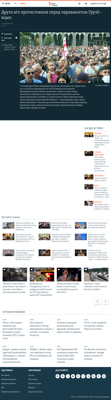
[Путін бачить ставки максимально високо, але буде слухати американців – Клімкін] (44, 225)
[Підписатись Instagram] (78, 376)
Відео (23, 4)
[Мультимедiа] (86, 3)
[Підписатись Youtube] (73, 376)
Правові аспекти (34, 383)
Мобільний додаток (8, 379)
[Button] (6, 34)
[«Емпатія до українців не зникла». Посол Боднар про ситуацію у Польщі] (81, 225)
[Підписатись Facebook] (58, 376)
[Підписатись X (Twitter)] (68, 376)
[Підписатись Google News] (63, 376)
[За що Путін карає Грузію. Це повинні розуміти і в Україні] (89, 203)
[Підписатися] (104, 376)
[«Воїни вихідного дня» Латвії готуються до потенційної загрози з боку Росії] (69, 274)
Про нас (31, 375)
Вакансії (31, 388)
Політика (98, 133)
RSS (2, 388)
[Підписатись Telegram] (88, 376)
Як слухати (5, 375)
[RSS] (93, 376)
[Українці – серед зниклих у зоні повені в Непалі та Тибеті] (96, 274)
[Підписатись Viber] (83, 376)
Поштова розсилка (8, 383)
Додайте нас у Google (98, 4)
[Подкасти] (79, 3)
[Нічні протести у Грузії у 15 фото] (89, 177)
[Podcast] (99, 376)
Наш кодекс (33, 379)
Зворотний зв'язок (35, 392)
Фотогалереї (99, 176)
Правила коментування (10, 392)
